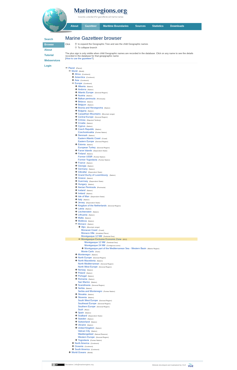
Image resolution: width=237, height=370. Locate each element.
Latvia (81, 208)
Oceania (79, 346)
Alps (83, 227)
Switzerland (84, 321)
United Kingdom (86, 328)
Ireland (81, 193)
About (74, 26)
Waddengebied (85, 334)
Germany (83, 169)
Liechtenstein (85, 211)
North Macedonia (87, 260)
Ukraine (82, 324)
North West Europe (88, 266)
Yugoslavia (83, 340)
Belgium (82, 104)
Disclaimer (69, 364)
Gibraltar (82, 172)
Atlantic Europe (86, 92)
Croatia (81, 123)
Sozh (80, 309)
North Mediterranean (88, 263)
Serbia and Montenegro (90, 291)
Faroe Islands (85, 150)
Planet (71, 68)
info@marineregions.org (84, 364)
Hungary (82, 184)
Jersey (81, 202)
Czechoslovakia (86, 132)
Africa (78, 74)
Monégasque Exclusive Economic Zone (101, 239)
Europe (78, 83)
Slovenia (82, 297)
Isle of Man (83, 196)
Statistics (157, 26)
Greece (82, 178)
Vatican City (84, 331)
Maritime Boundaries (115, 26)
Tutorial (49, 55)
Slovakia (82, 294)
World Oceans (79, 352)
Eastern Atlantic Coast (89, 138)
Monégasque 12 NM (91, 236)
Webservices (52, 60)
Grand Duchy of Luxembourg (93, 175)
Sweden (82, 318)
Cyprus (81, 126)
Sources (140, 26)
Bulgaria (82, 110)
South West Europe (88, 300)
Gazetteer (91, 26)
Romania (82, 279)
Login (47, 65)
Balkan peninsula (86, 98)
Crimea (81, 120)
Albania (82, 86)
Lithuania (82, 214)
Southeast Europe (87, 303)
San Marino (84, 282)
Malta (81, 217)
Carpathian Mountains (89, 113)
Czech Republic (86, 129)
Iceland (81, 190)
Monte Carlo (87, 251)
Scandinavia (84, 285)
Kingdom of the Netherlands (92, 205)
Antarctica (80, 77)
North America (82, 343)
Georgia (82, 165)
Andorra (82, 89)
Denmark (82, 135)
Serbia (81, 288)
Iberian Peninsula (87, 187)
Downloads (177, 26)
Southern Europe (86, 306)
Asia (77, 80)
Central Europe (86, 117)
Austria (81, 95)
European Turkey (87, 147)
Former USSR (85, 156)
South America (82, 349)
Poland (81, 273)
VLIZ (184, 365)
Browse (49, 44)
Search (48, 39)
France (81, 162)
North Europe (85, 257)
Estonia (82, 144)
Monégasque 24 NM (94, 245)
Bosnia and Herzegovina (90, 107)
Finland (82, 153)
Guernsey (83, 181)
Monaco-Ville (87, 233)
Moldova (82, 221)
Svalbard (82, 315)
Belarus (82, 101)
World (75, 71)
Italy (80, 199)
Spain (81, 312)
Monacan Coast (89, 230)
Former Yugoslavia (87, 159)
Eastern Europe (86, 141)
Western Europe (86, 337)
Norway (82, 269)
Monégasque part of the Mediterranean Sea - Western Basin (115, 248)
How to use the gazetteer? (79, 58)
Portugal (82, 276)
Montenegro (84, 254)
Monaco (82, 224)
